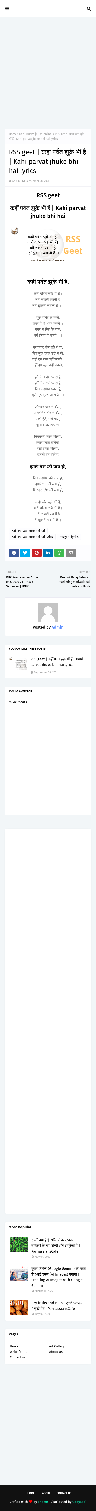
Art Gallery (56, 1346)
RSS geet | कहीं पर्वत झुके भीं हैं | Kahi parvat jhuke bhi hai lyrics (56, 662)
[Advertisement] (48, 73)
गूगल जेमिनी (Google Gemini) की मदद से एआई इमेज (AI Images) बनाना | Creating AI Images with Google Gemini (58, 1277)
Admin (16, 181)
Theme (43, 1502)
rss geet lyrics (69, 537)
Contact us (17, 1357)
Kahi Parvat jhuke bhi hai (35, 134)
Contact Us (64, 1493)
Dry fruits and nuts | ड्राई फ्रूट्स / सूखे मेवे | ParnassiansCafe (57, 1306)
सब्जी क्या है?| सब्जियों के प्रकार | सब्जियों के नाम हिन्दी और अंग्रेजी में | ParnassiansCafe (55, 1246)
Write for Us (18, 1352)
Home (13, 134)
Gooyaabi (79, 1502)
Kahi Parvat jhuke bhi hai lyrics (32, 537)
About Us (56, 1352)
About (46, 1493)
